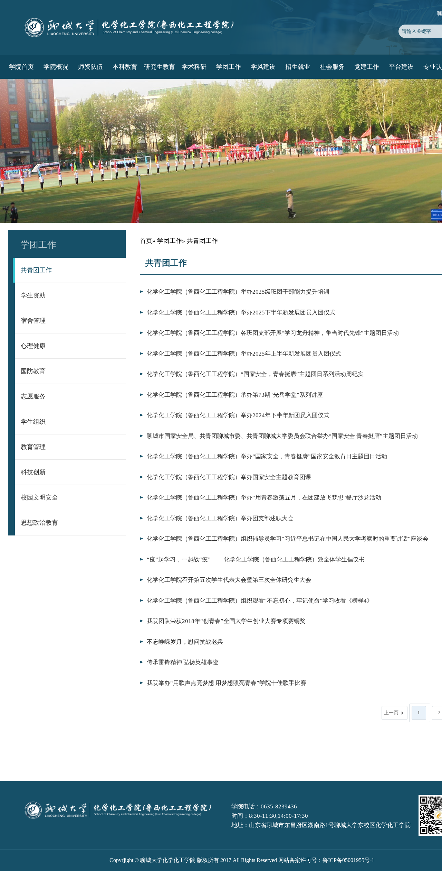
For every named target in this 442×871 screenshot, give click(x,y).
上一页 (391, 712)
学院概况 (56, 66)
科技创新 (33, 472)
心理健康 (33, 345)
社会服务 (332, 66)
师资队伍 (90, 66)
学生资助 (33, 295)
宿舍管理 (33, 320)
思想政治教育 (39, 522)
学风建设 (263, 66)
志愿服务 (33, 396)
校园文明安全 (39, 497)
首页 (146, 240)
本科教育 (125, 66)
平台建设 (401, 66)
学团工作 (228, 66)
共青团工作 (36, 270)
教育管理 (33, 446)
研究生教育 (159, 66)
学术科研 (194, 66)
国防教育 (33, 371)
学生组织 (33, 421)
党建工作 (366, 66)
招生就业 (297, 66)
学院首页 (21, 66)
